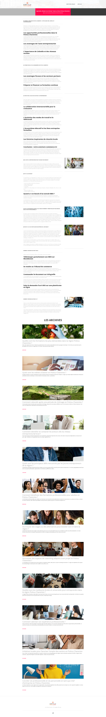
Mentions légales (70, 4)
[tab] (42, 21)
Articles (80, 4)
